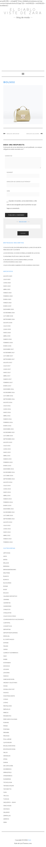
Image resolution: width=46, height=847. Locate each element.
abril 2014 (6, 495)
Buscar (23, 233)
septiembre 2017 (9, 359)
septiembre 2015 (9, 439)
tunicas (6, 799)
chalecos (6, 609)
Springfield (7, 772)
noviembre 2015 (9, 432)
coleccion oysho (9, 616)
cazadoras (7, 606)
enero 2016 (7, 425)
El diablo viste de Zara (23, 11)
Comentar (8, 156)
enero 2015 (7, 465)
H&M (5, 656)
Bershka (6, 566)
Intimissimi (7, 662)
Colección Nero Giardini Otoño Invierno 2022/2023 (21, 265)
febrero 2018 (8, 342)
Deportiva (6, 629)
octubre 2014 (8, 475)
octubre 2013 (8, 515)
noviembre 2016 (9, 392)
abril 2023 (6, 289)
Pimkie (5, 726)
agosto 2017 (7, 362)
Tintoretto (7, 789)
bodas (5, 586)
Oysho (5, 699)
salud (5, 752)
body (5, 589)
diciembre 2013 (8, 509)
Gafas (5, 649)
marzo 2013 (7, 539)
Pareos (5, 712)
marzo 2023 (7, 292)
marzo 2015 (7, 459)
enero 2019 (7, 306)
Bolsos (5, 593)
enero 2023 (7, 299)
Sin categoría (8, 766)
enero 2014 (7, 505)
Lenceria (6, 672)
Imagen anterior (13, 133)
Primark (6, 732)
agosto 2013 (7, 522)
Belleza (6, 563)
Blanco (6, 576)
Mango (6, 676)
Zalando (6, 812)
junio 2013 (7, 529)
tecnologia (7, 782)
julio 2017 (6, 366)
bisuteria (6, 573)
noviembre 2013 (9, 512)
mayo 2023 (7, 286)
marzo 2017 (7, 379)
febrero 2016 (8, 422)
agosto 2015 (7, 442)
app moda (6, 553)
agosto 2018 (7, 322)
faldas (5, 646)
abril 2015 (6, 455)
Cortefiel (6, 623)
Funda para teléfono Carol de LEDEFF (16, 256)
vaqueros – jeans (9, 802)
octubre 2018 (8, 316)
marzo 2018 (7, 339)
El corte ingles (8, 639)
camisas (6, 599)
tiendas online (8, 785)
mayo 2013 (7, 532)
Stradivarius (7, 776)
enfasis (5, 643)
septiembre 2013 (9, 519)
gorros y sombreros (10, 652)
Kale (29, 840)
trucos (6, 795)
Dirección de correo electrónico (18, 181)
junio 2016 (7, 409)
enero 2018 (7, 346)
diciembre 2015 (8, 429)
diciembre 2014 (8, 469)
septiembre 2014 (9, 479)
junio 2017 (7, 369)
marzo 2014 (7, 499)
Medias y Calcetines (10, 682)
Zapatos (6, 819)
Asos (5, 556)
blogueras (7, 583)
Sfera (5, 759)
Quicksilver (7, 742)
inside (5, 659)
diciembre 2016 (8, 389)
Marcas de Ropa (8, 679)
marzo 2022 (7, 302)
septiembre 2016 (9, 399)
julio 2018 (6, 326)
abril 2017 (6, 376)
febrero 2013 (8, 542)
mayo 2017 (7, 372)
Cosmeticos (7, 626)
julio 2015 (6, 445)
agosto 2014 (7, 482)
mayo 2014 (7, 492)
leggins (6, 669)
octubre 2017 (8, 356)
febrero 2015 (8, 462)
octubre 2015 (8, 435)
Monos (5, 692)
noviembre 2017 (9, 352)
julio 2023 (6, 279)
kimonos (6, 666)
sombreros (7, 769)
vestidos (6, 809)
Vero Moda (7, 805)
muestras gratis (9, 696)
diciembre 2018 (8, 309)
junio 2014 (7, 489)
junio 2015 (7, 449)
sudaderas (7, 779)
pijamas (6, 722)
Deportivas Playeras (10, 633)
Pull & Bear (7, 739)
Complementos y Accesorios (13, 619)
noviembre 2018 (9, 312)
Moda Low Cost (9, 689)
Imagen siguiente (32, 133)
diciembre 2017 (8, 349)
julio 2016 (6, 406)
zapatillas (6, 815)
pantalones (7, 706)
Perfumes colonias (10, 719)
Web (8, 191)
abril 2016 (6, 416)
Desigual (6, 636)
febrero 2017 (8, 382)
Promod (6, 736)
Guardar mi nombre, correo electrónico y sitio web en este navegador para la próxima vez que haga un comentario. (22, 204)
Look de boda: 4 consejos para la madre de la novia (21, 253)
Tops (5, 792)
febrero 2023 (8, 296)
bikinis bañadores (9, 569)
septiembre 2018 (9, 319)
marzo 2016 (7, 419)
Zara (5, 822)
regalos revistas (9, 746)
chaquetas (7, 613)
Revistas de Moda (9, 749)
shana (5, 762)
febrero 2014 (8, 502)
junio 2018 (7, 329)
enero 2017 (7, 386)
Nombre (10, 172)
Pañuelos (6, 709)
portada (6, 729)
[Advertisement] (23, 44)
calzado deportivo (10, 596)
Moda (5, 686)
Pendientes (7, 716)
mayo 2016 (7, 412)
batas (5, 559)
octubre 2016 (8, 396)
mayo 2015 (7, 452)
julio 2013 (6, 525)
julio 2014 (6, 485)
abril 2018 (6, 336)
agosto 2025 (7, 276)
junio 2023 (7, 283)
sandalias (6, 756)
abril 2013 (6, 535)
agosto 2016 (7, 402)
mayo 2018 (7, 332)
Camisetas (6, 603)
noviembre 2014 (9, 472)
